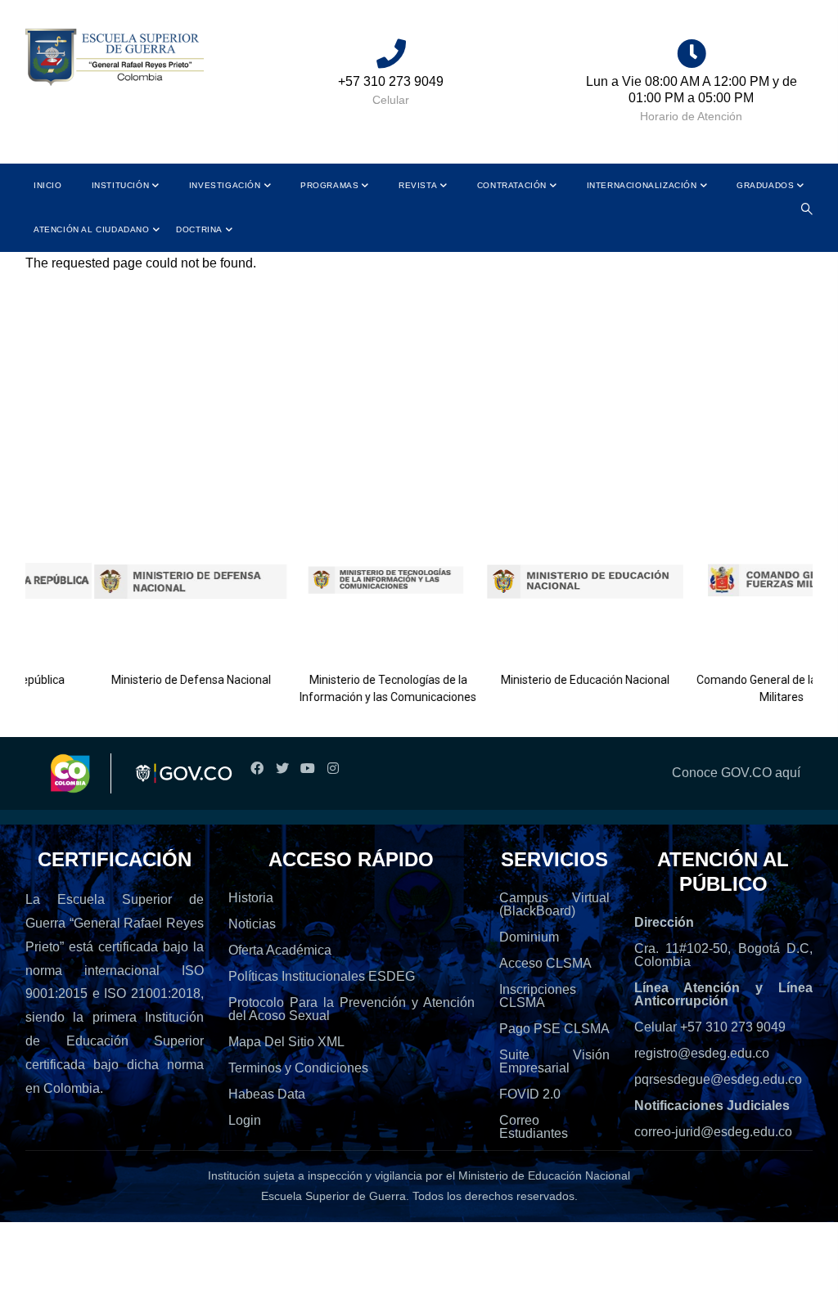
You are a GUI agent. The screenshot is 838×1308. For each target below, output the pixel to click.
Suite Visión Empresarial (554, 1061)
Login (244, 1120)
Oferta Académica (279, 950)
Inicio (48, 185)
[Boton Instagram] (333, 768)
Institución (121, 185)
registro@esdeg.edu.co (701, 1053)
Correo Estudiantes (533, 1126)
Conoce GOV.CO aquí (736, 773)
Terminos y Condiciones (298, 1068)
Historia (250, 898)
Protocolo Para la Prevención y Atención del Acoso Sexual (351, 1009)
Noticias (252, 924)
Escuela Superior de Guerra (333, 1195)
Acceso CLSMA (545, 963)
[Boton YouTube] (307, 768)
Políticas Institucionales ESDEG (321, 976)
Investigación (225, 185)
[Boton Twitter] (282, 768)
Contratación (512, 185)
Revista (418, 185)
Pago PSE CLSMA (554, 1029)
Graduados (765, 185)
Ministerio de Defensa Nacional (162, 679)
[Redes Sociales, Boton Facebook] (257, 768)
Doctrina (199, 229)
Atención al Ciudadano (92, 229)
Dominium (529, 937)
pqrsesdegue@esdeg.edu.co (718, 1079)
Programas (329, 185)
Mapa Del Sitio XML (286, 1042)
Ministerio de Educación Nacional (556, 679)
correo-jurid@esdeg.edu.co (713, 1132)
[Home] (114, 58)
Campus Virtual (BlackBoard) (554, 904)
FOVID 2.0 (530, 1094)
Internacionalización (642, 185)
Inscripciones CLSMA (537, 995)
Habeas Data (266, 1094)
